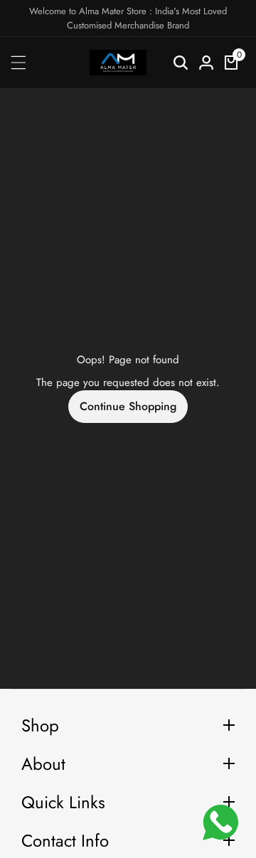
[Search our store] (180, 62)
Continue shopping (128, 406)
